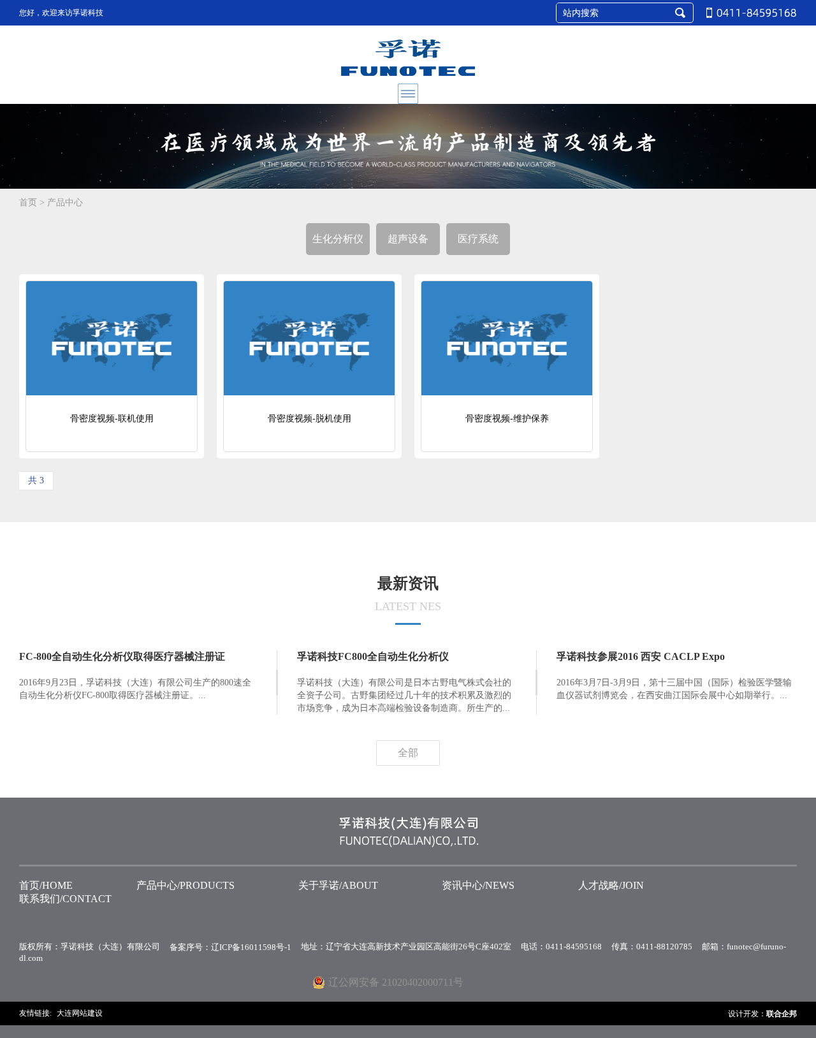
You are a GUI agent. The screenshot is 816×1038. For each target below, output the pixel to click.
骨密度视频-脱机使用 (309, 418)
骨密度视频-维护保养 (507, 418)
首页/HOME (46, 885)
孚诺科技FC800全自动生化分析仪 (373, 656)
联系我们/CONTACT (65, 898)
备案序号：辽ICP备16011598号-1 (230, 947)
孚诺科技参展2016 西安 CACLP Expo (641, 656)
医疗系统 (478, 238)
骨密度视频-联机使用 (112, 418)
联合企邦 (781, 1013)
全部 (408, 752)
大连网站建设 (80, 1013)
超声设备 (408, 238)
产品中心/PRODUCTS (185, 885)
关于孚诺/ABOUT (338, 885)
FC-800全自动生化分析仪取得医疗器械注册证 (122, 656)
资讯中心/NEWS (478, 885)
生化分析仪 (337, 238)
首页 (28, 202)
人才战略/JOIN (611, 885)
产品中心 (65, 202)
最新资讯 (408, 594)
